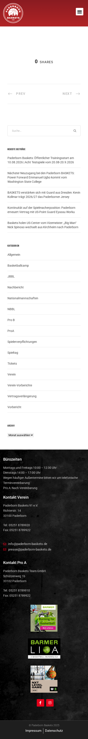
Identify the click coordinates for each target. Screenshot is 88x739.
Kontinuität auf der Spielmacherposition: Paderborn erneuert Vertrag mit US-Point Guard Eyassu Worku (41, 210)
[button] (79, 11)
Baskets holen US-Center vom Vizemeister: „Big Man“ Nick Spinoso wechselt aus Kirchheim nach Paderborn (42, 225)
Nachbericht (15, 287)
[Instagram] (50, 703)
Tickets (12, 363)
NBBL (11, 309)
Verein (11, 374)
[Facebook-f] (40, 703)
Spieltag (12, 352)
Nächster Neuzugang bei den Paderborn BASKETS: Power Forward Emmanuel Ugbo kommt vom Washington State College (40, 177)
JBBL (11, 276)
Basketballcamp (18, 265)
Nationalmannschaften (22, 298)
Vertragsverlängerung (22, 396)
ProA (10, 331)
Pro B (11, 320)
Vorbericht (14, 407)
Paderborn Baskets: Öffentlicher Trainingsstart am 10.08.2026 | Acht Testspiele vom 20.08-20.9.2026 (40, 160)
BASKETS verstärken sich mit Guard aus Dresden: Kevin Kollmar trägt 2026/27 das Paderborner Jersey (43, 195)
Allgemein (13, 254)
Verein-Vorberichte (19, 385)
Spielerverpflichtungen (22, 341)
